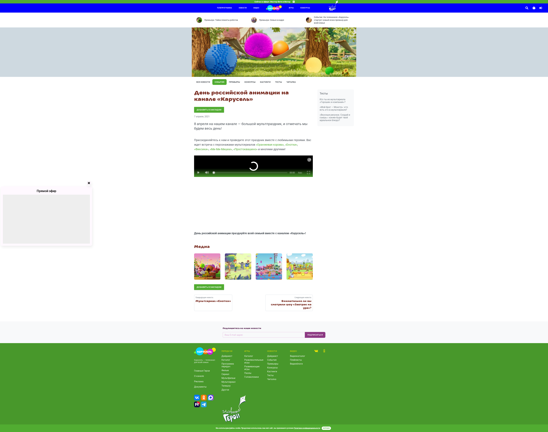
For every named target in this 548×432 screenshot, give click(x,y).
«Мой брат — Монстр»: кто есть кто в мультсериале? (334, 108)
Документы (200, 386)
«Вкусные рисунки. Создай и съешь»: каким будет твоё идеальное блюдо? (335, 117)
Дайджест (226, 356)
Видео (256, 8)
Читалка (291, 82)
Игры (291, 8)
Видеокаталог (297, 356)
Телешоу (226, 385)
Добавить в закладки (209, 110)
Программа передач (227, 365)
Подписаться (315, 335)
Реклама (199, 381)
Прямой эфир (46, 191)
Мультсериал (228, 382)
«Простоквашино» (245, 149)
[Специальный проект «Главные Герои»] (324, 5)
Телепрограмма (224, 8)
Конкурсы (305, 8)
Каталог (225, 360)
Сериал (225, 374)
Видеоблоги (296, 363)
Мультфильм (228, 378)
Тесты (278, 82)
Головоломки (251, 377)
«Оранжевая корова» (270, 144)
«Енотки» (291, 144)
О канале (199, 376)
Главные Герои (202, 370)
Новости (243, 8)
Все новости (203, 82)
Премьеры (234, 82)
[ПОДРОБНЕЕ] (207, 266)
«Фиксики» (201, 149)
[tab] (316, 350)
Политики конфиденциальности (307, 428)
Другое (225, 389)
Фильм (225, 370)
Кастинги (265, 82)
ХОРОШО (326, 428)
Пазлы (247, 373)
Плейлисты (296, 360)
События (219, 82)
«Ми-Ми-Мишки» (221, 149)
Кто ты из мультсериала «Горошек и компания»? (332, 100)
